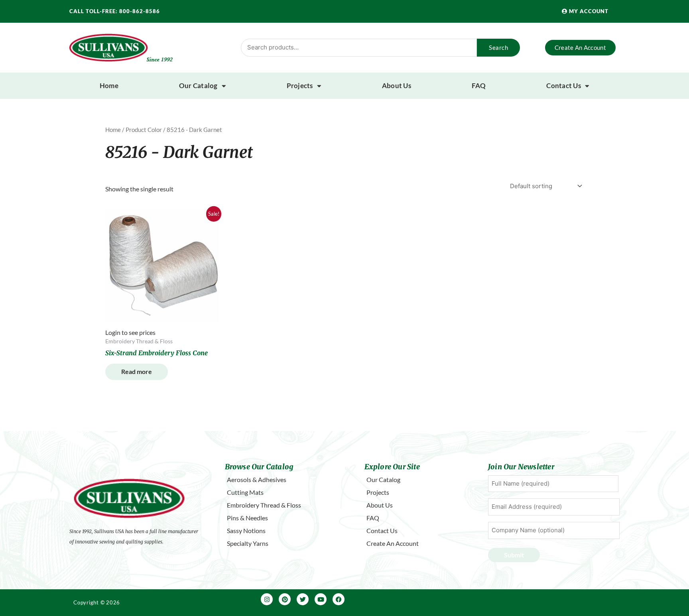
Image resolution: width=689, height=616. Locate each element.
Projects (300, 85)
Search (498, 47)
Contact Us (563, 85)
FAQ (479, 85)
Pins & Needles (247, 518)
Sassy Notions (246, 530)
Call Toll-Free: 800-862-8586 (114, 11)
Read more (136, 371)
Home (109, 85)
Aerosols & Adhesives (256, 479)
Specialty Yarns (247, 543)
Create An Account (392, 543)
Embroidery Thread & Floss (264, 505)
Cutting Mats (245, 492)
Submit (514, 555)
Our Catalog (198, 85)
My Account (587, 11)
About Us (396, 85)
